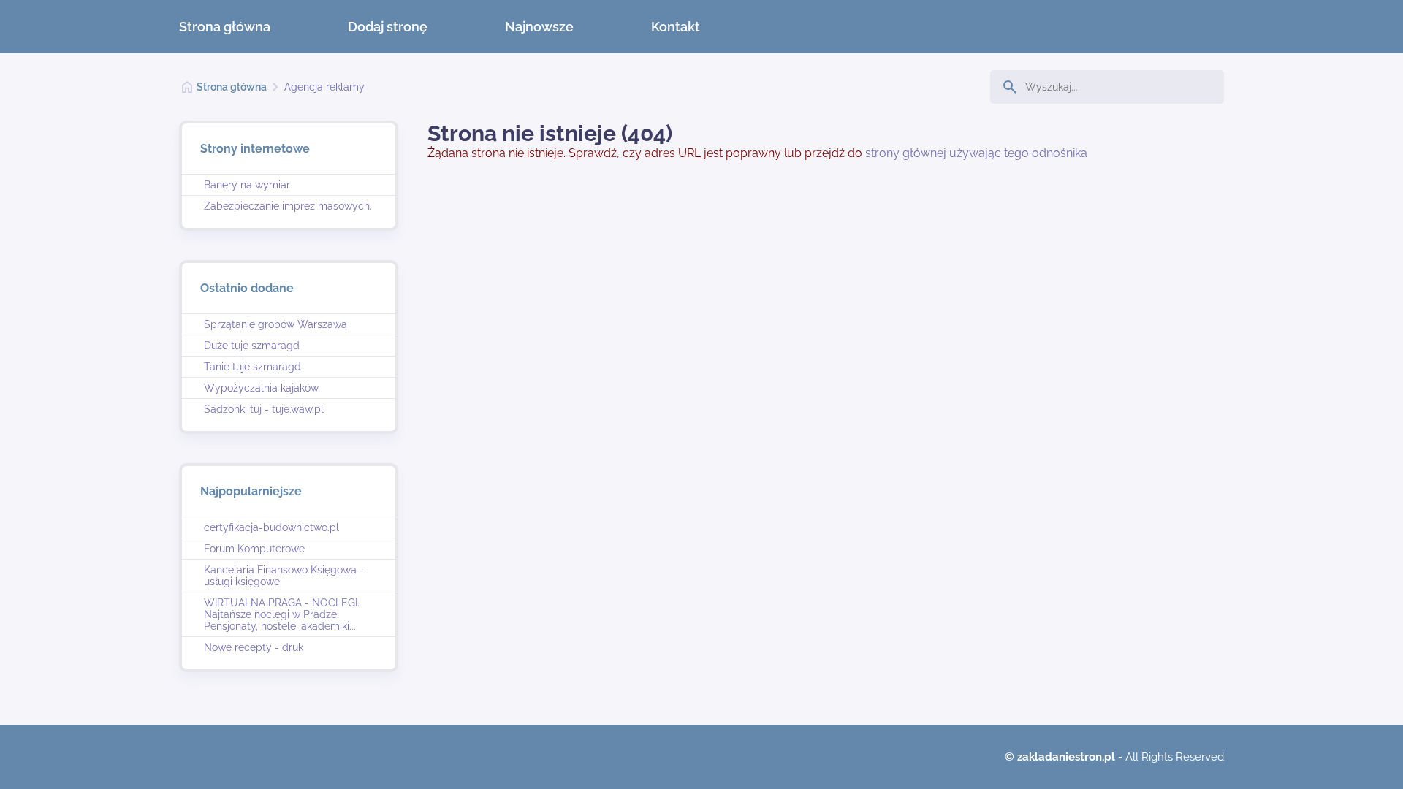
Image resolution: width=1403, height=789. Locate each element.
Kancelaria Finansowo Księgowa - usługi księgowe (284, 575)
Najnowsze (539, 26)
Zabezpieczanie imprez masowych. (288, 206)
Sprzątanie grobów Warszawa (275, 324)
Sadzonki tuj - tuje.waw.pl (264, 409)
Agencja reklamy (324, 87)
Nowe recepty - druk (253, 647)
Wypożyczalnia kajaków (261, 388)
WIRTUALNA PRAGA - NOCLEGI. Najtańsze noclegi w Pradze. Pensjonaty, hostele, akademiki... (282, 614)
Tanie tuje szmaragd (252, 367)
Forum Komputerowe (254, 548)
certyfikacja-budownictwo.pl (271, 527)
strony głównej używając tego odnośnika (976, 153)
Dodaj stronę (387, 26)
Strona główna (224, 26)
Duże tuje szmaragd (252, 345)
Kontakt (675, 26)
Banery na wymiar (247, 185)
